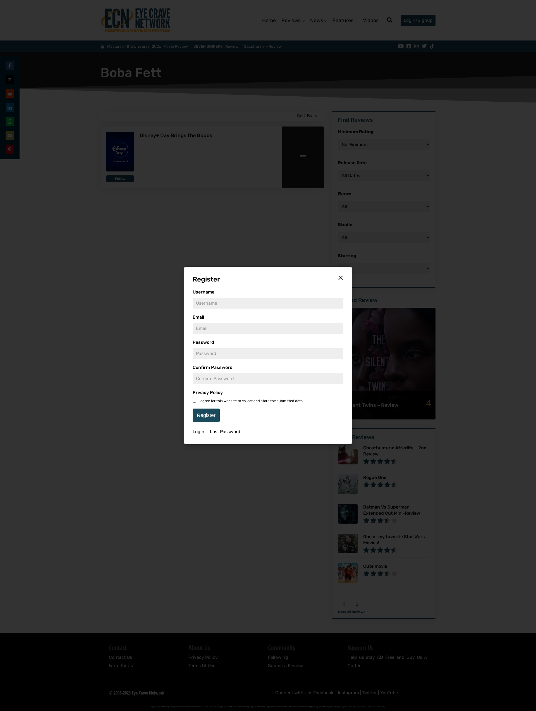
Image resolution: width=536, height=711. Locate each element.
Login (198, 431)
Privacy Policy (208, 392)
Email (198, 317)
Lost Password (225, 431)
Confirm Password (213, 367)
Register (206, 415)
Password (203, 342)
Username (203, 292)
